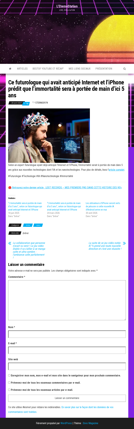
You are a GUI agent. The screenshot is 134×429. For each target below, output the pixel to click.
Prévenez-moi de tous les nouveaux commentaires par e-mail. (45, 382)
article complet (116, 169)
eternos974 (42, 102)
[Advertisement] (67, 39)
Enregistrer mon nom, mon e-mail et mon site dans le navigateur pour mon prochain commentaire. (66, 375)
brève (28, 225)
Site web (13, 359)
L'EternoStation (67, 6)
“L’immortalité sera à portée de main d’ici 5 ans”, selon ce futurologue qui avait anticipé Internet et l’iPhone (25, 206)
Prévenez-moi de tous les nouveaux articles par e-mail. (42, 389)
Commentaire (16, 276)
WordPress (66, 423)
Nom (11, 327)
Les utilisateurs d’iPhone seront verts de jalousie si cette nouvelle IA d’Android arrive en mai (103, 206)
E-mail (12, 343)
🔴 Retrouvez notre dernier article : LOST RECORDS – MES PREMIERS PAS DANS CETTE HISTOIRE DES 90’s (65, 187)
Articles (22, 68)
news (38, 225)
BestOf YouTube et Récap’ (48, 68)
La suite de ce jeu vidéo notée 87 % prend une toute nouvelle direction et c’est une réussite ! (105, 246)
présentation (103, 68)
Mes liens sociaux (80, 68)
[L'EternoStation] (10, 69)
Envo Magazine (90, 423)
